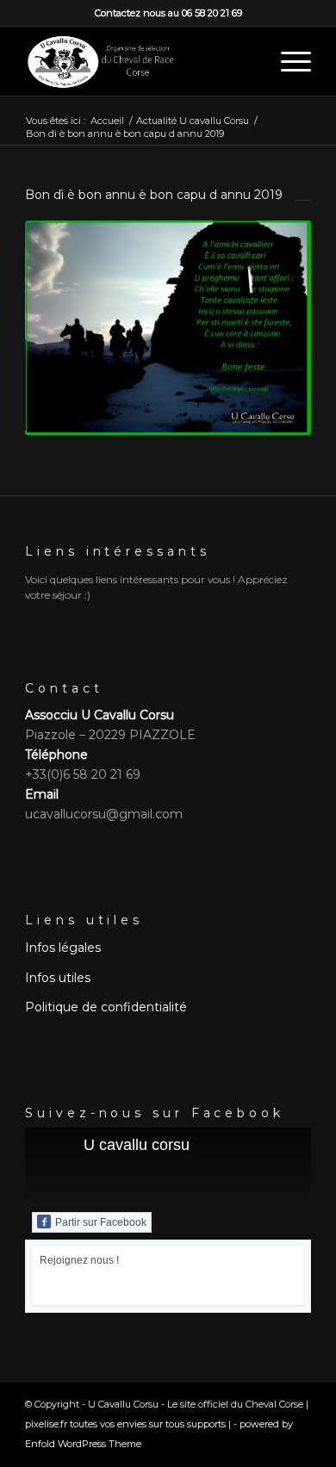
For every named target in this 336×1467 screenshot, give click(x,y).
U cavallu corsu (137, 1144)
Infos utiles (57, 977)
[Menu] (287, 61)
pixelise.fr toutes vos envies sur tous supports (125, 1424)
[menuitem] (287, 61)
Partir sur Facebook (100, 1222)
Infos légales (63, 947)
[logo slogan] (139, 61)
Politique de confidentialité (106, 1007)
